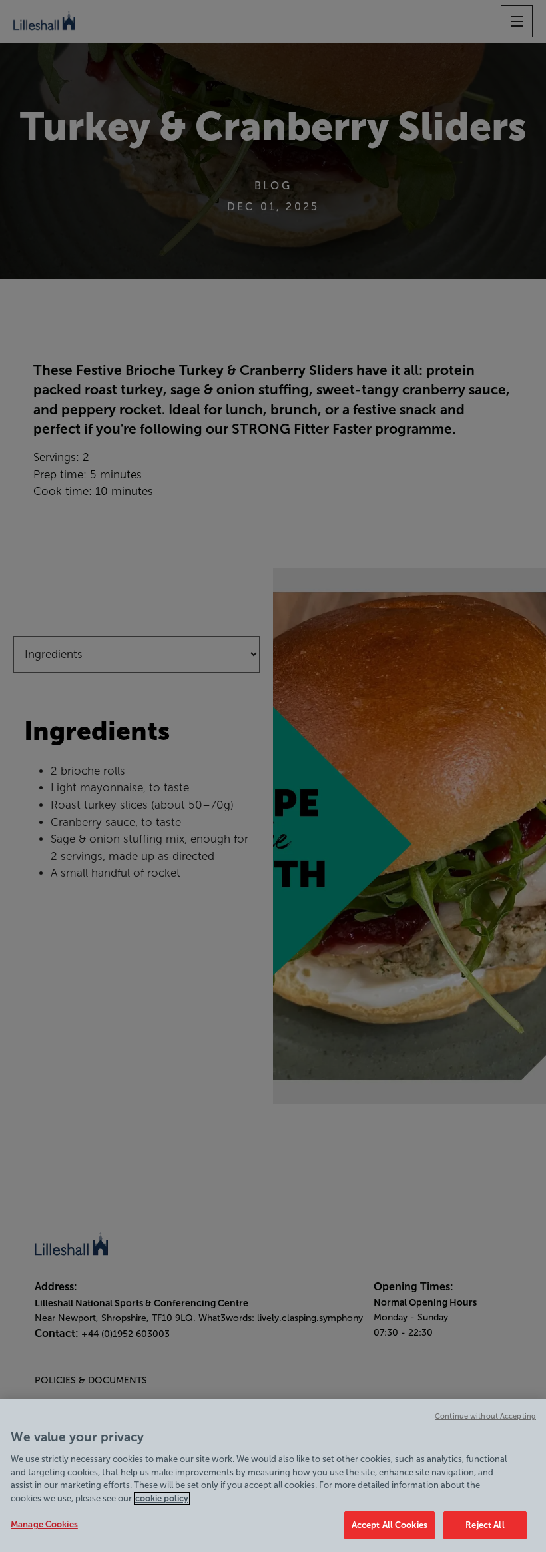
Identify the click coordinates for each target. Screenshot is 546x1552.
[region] (273, 1475)
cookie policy (161, 1498)
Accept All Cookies (389, 1525)
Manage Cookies (44, 1524)
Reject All (484, 1525)
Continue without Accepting (485, 1416)
